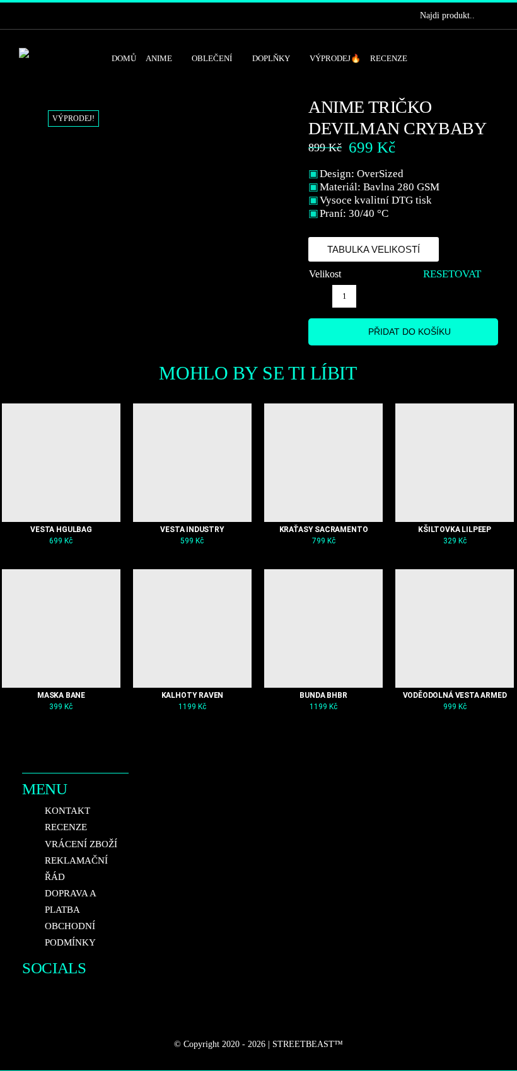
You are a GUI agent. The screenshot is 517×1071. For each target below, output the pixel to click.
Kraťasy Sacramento (323, 529)
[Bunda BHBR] (323, 628)
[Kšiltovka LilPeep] (454, 462)
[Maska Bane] (61, 628)
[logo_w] (56, 53)
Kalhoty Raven (192, 695)
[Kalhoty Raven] (192, 628)
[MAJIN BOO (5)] (156, 129)
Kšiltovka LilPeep (454, 529)
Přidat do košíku (409, 332)
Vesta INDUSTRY (192, 529)
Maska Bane (61, 695)
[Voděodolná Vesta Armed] (454, 628)
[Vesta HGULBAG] (61, 462)
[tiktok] (63, 16)
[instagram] (43, 16)
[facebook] (22, 16)
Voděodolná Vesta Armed (455, 695)
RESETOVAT (452, 274)
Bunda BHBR (323, 695)
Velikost (325, 274)
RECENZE (66, 827)
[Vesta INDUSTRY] (192, 462)
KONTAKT (67, 811)
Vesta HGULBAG (61, 529)
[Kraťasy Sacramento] (323, 462)
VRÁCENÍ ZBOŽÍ (81, 844)
